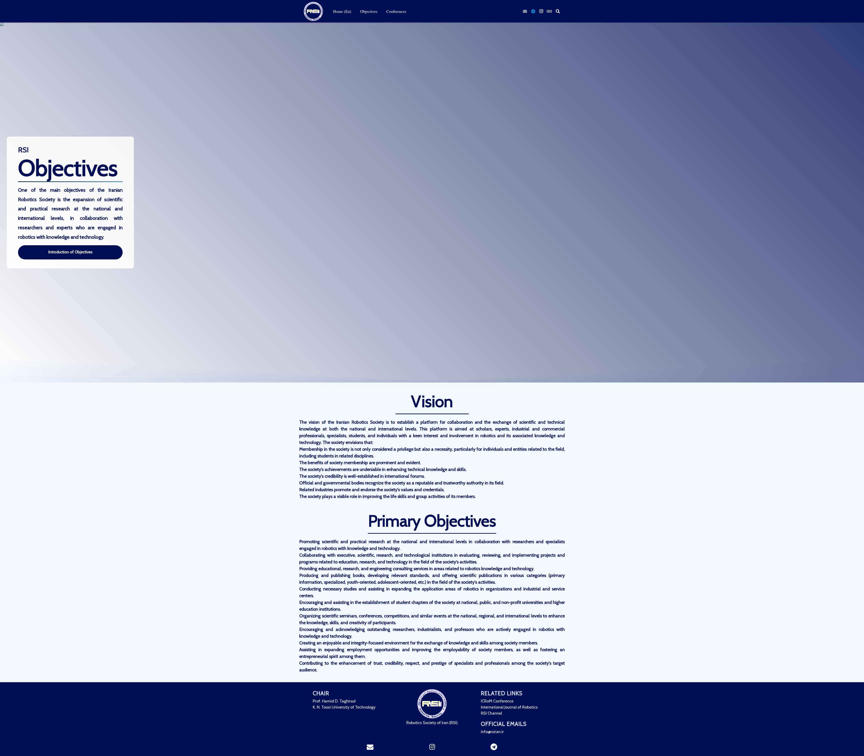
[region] (432, 352)
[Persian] (549, 11)
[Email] (525, 11)
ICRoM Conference (497, 701)
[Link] (313, 11)
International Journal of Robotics (509, 707)
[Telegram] (533, 11)
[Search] (557, 11)
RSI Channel (491, 713)
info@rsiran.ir (492, 731)
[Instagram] (541, 11)
